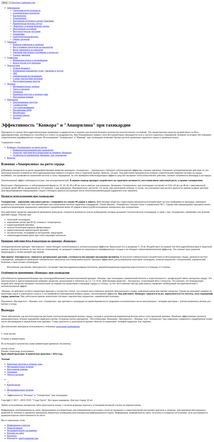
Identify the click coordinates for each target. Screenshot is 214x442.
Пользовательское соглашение (22, 430)
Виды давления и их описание (28, 49)
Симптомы (12, 57)
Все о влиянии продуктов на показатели (33, 47)
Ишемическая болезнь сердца (27, 23)
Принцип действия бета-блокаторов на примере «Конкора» (42, 152)
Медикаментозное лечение (26, 86)
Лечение (11, 84)
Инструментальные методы (26, 81)
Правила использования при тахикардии (33, 150)
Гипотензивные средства (25, 102)
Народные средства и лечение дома (30, 94)
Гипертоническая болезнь (25, 36)
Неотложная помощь (23, 97)
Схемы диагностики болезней (28, 78)
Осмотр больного (21, 68)
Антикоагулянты (21, 115)
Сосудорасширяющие (23, 107)
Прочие (16, 118)
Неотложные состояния (24, 29)
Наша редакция (14, 428)
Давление (12, 42)
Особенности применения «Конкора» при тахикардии (40, 155)
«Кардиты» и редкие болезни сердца (31, 26)
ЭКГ (15, 73)
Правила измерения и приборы (28, 44)
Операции (18, 91)
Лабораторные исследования (27, 76)
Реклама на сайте (15, 433)
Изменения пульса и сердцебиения (30, 60)
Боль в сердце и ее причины (27, 63)
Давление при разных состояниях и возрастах (35, 52)
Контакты (12, 435)
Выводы (11, 158)
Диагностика (13, 65)
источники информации (68, 326)
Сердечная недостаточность (26, 10)
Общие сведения (21, 39)
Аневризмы (18, 34)
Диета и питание (21, 89)
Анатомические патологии (26, 13)
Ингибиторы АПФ (22, 110)
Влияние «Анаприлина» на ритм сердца (27, 147)
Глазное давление (21, 55)
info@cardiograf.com (28, 438)
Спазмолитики (20, 105)
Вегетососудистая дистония (26, 31)
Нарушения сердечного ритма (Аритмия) (33, 21)
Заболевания (13, 8)
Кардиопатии (19, 15)
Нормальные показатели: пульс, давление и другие (38, 70)
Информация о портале (18, 425)
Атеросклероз (19, 18)
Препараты (12, 99)
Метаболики (19, 112)
